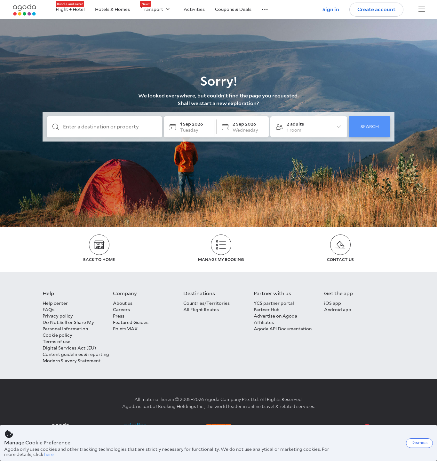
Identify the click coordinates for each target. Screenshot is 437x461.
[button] (261, 9)
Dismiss (419, 442)
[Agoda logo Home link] (24, 10)
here (49, 454)
